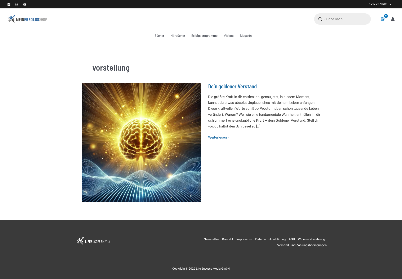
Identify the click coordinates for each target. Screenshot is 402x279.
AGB (292, 239)
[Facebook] (8, 4)
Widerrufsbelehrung (311, 239)
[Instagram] (16, 4)
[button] (390, 4)
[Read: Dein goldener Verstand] (141, 142)
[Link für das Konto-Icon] (393, 19)
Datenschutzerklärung (270, 239)
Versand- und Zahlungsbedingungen (302, 245)
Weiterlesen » (218, 136)
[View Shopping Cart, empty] (383, 19)
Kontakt (227, 239)
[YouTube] (24, 4)
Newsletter (211, 239)
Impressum (244, 239)
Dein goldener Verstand (232, 86)
